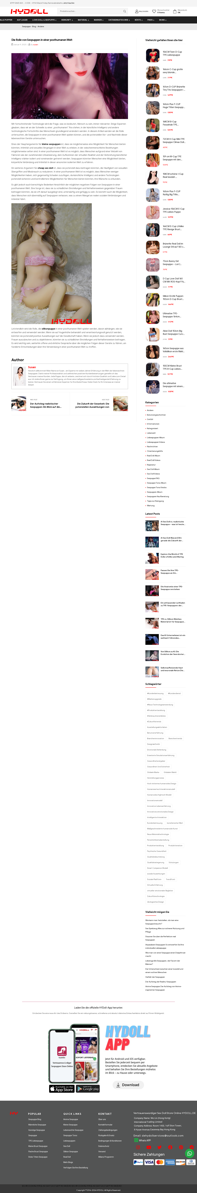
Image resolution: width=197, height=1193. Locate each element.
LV (52, 1186)
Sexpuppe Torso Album (156, 483)
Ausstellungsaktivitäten (157, 727)
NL (35, 1186)
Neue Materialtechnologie (158, 834)
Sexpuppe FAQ (153, 478)
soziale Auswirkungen (156, 874)
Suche (124, 11)
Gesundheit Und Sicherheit (158, 767)
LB (57, 1186)
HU (44, 1186)
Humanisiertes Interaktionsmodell (161, 789)
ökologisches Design (155, 902)
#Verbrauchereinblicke (156, 716)
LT (54, 1186)
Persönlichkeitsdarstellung (158, 840)
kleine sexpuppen (51, 144)
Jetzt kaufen (68, 3)
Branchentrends (175, 738)
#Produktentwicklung (156, 710)
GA (47, 1186)
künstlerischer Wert (175, 823)
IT (50, 1186)
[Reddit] (191, 1147)
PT (59, 1186)
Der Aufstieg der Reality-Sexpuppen (160, 982)
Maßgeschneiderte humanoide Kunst (162, 829)
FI (37, 1186)
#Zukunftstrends (154, 721)
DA (32, 1186)
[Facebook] (170, 1147)
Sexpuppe (26, 26)
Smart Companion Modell (157, 868)
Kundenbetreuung (154, 823)
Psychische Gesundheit (156, 851)
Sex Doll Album (153, 469)
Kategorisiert (152, 428)
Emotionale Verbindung (156, 750)
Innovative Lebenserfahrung (159, 806)
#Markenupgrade (154, 699)
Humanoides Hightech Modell (159, 795)
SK (65, 1186)
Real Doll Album (153, 456)
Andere (41, 26)
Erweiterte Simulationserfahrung (160, 755)
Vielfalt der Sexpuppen (155, 977)
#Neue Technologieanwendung (160, 705)
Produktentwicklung (155, 845)
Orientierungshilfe (155, 451)
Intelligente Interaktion (157, 817)
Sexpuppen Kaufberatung (158, 496)
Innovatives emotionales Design (160, 812)
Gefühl (150, 419)
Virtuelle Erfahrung (155, 885)
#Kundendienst (174, 693)
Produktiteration (175, 845)
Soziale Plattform (154, 879)
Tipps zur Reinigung (155, 501)
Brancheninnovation (155, 738)
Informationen (153, 424)
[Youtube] (148, 1147)
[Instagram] (138, 1147)
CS (29, 1186)
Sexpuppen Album (154, 492)
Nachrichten (152, 446)
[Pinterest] (180, 1147)
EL (42, 1186)
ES (68, 1186)
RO (62, 1186)
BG (23, 1186)
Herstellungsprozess (155, 778)
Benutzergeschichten (156, 415)
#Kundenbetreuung (155, 693)
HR (26, 1186)
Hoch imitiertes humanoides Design (161, 783)
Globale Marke (153, 772)
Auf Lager (22, 20)
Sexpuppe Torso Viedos (156, 487)
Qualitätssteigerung (155, 862)
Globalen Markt (170, 772)
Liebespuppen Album (156, 437)
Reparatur (151, 465)
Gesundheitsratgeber (156, 761)
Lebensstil (151, 433)
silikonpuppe (48, 328)
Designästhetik (153, 744)
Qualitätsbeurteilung (156, 857)
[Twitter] (159, 1147)
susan (35, 44)
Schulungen (174, 862)
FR (39, 1186)
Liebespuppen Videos (156, 442)
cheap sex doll (45, 168)
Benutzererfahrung (155, 733)
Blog (34, 26)
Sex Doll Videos (153, 474)
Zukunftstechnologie (156, 896)
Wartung (151, 505)
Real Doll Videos (153, 460)
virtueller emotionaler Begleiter (160, 891)
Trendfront (170, 879)
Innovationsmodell (154, 800)
